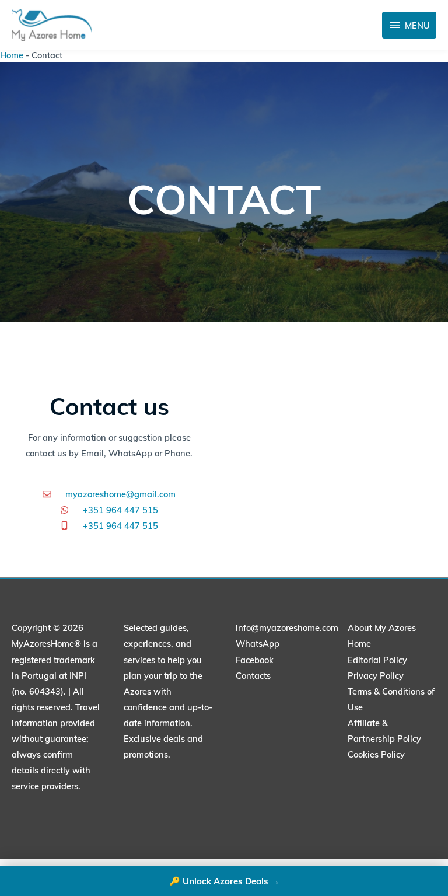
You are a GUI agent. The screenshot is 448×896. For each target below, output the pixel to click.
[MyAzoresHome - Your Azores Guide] (52, 25)
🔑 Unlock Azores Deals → (224, 881)
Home (11, 55)
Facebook (255, 659)
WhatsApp (257, 643)
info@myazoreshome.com (287, 627)
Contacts (253, 675)
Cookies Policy (376, 754)
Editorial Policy (377, 659)
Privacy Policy (376, 675)
